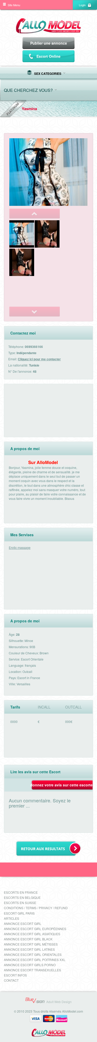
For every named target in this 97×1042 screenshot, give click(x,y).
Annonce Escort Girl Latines (29, 949)
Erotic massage (20, 547)
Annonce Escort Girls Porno (30, 965)
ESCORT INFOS (15, 975)
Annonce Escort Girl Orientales (33, 954)
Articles (11, 918)
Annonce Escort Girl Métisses (31, 944)
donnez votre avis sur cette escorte (61, 784)
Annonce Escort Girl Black (28, 939)
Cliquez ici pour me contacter (39, 359)
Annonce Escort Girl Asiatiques (32, 934)
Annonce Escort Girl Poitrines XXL (34, 959)
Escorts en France (21, 892)
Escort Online (48, 56)
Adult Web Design (59, 1001)
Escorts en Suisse (20, 902)
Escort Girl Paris (19, 913)
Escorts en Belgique (22, 897)
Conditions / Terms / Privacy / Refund (36, 908)
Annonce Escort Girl (22, 923)
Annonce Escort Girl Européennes (35, 928)
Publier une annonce (48, 43)
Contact (11, 980)
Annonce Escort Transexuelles (32, 970)
